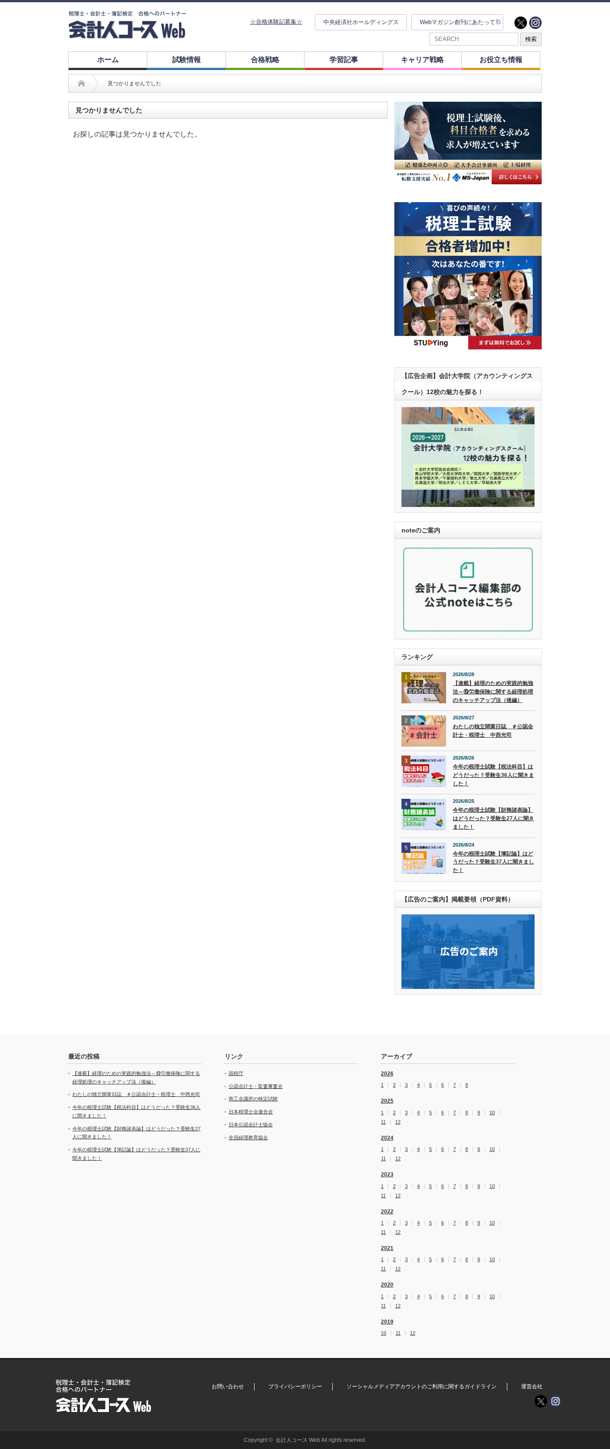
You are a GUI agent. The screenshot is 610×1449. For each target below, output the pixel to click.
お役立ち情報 (501, 59)
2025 (387, 1101)
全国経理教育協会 (248, 1137)
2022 (387, 1211)
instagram (535, 23)
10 (492, 1112)
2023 (387, 1174)
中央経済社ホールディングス (361, 22)
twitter (520, 23)
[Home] (81, 83)
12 (398, 1122)
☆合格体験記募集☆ (276, 21)
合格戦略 (265, 59)
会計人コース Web (298, 1440)
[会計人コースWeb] (127, 35)
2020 (387, 1285)
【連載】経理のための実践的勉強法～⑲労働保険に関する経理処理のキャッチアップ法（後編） (493, 691)
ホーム (108, 59)
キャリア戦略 (422, 59)
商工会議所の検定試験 (253, 1098)
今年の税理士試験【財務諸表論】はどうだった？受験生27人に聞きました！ (493, 818)
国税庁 (236, 1073)
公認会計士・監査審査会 (256, 1086)
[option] (468, 143)
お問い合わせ (228, 1386)
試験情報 (186, 59)
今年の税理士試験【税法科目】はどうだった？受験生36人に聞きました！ (493, 775)
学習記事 (344, 59)
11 (383, 1122)
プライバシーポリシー (295, 1386)
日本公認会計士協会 (251, 1124)
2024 (387, 1138)
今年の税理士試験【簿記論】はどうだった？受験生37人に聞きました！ (493, 862)
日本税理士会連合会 (251, 1111)
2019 (387, 1322)
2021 (387, 1248)
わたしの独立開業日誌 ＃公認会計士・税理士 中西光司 (493, 730)
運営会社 (532, 1386)
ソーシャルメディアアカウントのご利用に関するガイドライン (422, 1386)
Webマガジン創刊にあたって (457, 22)
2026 (387, 1074)
